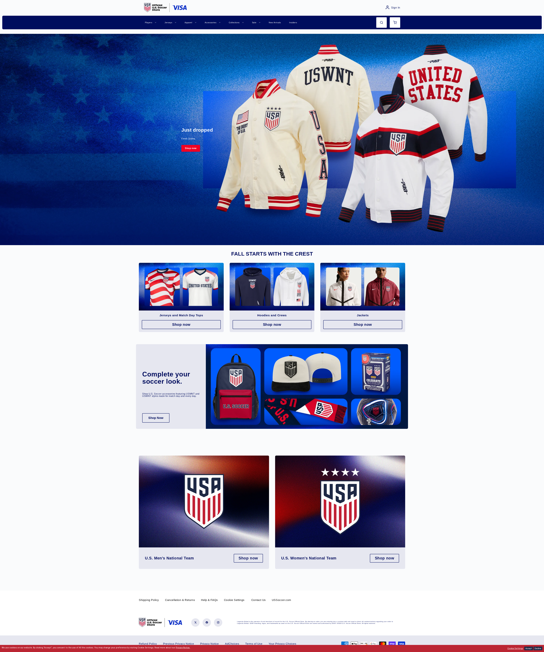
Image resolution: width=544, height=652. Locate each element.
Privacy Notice (209, 643)
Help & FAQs (209, 600)
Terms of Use (253, 643)
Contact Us (258, 600)
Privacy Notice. (183, 647)
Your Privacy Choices (282, 643)
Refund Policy (148, 643)
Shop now (190, 148)
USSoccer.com (281, 600)
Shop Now (155, 418)
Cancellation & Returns (180, 600)
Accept (528, 648)
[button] (381, 22)
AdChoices (232, 643)
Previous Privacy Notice (178, 643)
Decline (538, 648)
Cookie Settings (234, 600)
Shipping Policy (149, 600)
